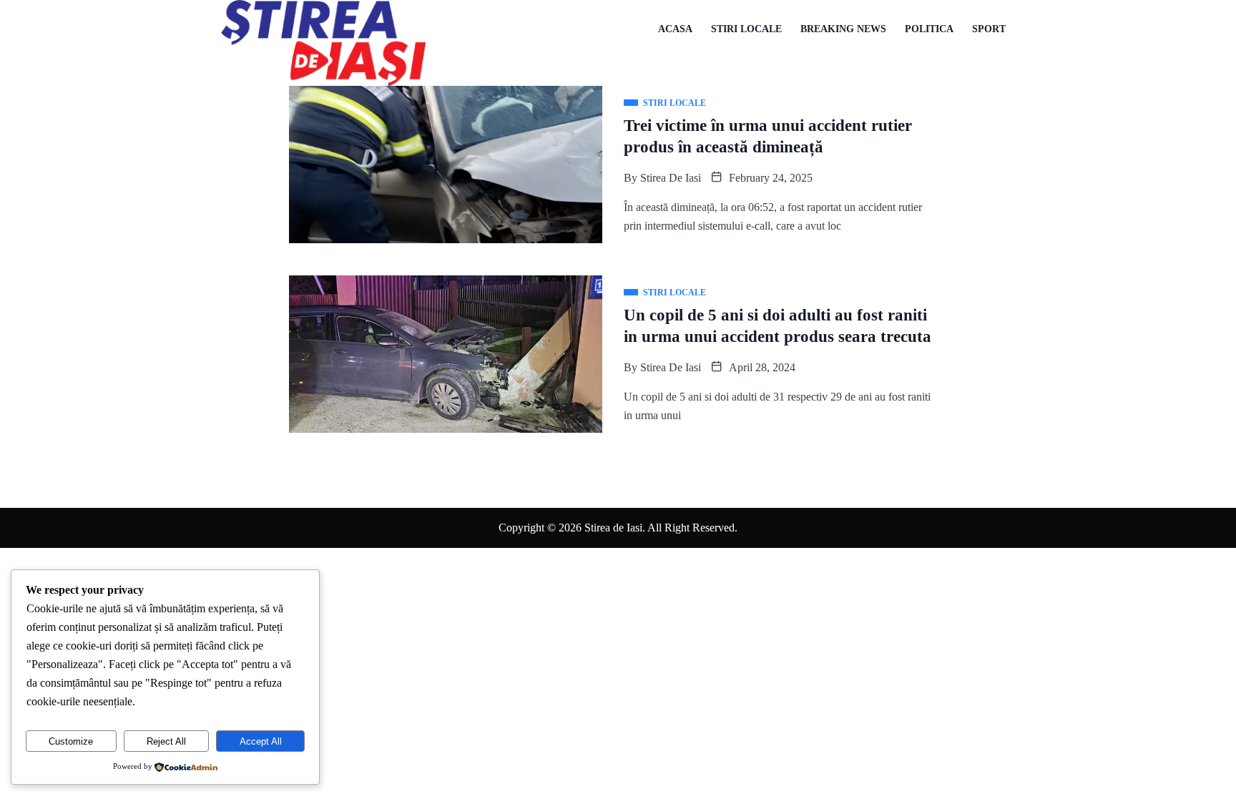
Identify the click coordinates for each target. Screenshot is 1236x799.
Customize (71, 741)
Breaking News (843, 29)
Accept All (261, 741)
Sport (989, 29)
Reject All (166, 741)
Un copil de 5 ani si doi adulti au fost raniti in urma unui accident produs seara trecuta (777, 325)
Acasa (675, 29)
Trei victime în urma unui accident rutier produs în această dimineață (768, 136)
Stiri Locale (746, 29)
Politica (929, 29)
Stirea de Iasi (670, 178)
